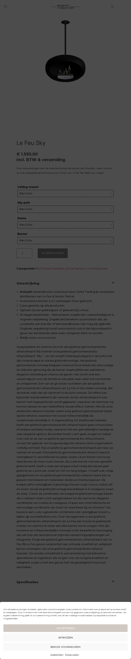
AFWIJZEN (65, 637)
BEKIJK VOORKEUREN (65, 646)
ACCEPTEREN (65, 628)
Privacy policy (72, 654)
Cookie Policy (56, 654)
